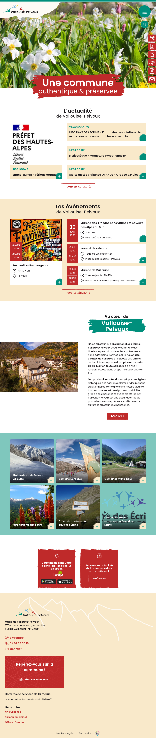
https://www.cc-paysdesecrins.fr (124, 507)
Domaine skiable (152, 62)
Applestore (65, 581)
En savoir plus (36, 151)
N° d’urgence (13, 712)
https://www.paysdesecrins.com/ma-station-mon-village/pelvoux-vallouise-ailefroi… (78, 507)
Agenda (152, 38)
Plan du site (85, 733)
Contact (152, 79)
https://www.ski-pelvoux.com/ (32, 461)
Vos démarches (152, 71)
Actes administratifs (152, 54)
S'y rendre (17, 638)
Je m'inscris (99, 578)
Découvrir (117, 416)
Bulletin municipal (16, 717)
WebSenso (97, 733)
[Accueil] (20, 9)
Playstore (48, 581)
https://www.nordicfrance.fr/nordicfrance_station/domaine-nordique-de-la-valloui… (78, 461)
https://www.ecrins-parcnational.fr (32, 507)
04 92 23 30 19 (19, 643)
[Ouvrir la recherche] (144, 24)
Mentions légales (65, 733)
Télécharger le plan (36, 679)
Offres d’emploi (14, 722)
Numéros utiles (152, 46)
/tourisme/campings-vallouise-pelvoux (124, 461)
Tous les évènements (78, 292)
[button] (39, 367)
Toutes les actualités (78, 186)
